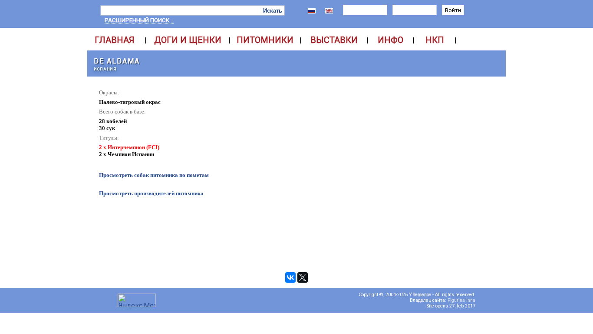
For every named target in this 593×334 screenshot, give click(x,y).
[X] (302, 277)
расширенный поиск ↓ (139, 20)
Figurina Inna (461, 300)
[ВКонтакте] (290, 277)
